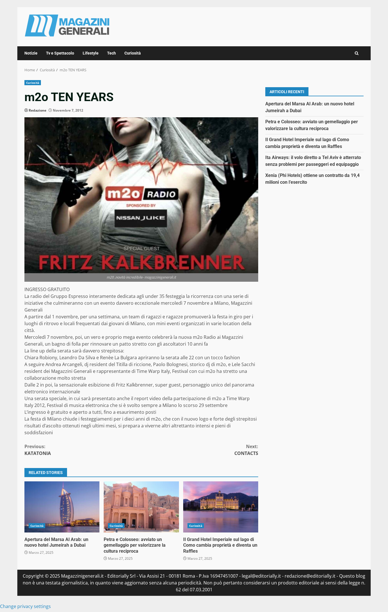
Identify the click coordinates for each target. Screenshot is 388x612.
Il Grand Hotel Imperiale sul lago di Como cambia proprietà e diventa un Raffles (220, 506)
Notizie (30, 53)
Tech (111, 53)
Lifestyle (91, 53)
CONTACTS (246, 449)
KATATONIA (37, 449)
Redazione (37, 110)
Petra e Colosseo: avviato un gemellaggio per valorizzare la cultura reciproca (141, 506)
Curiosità (132, 53)
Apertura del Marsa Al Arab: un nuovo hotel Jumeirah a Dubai (61, 506)
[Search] (356, 53)
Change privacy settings (25, 606)
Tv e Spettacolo (60, 53)
